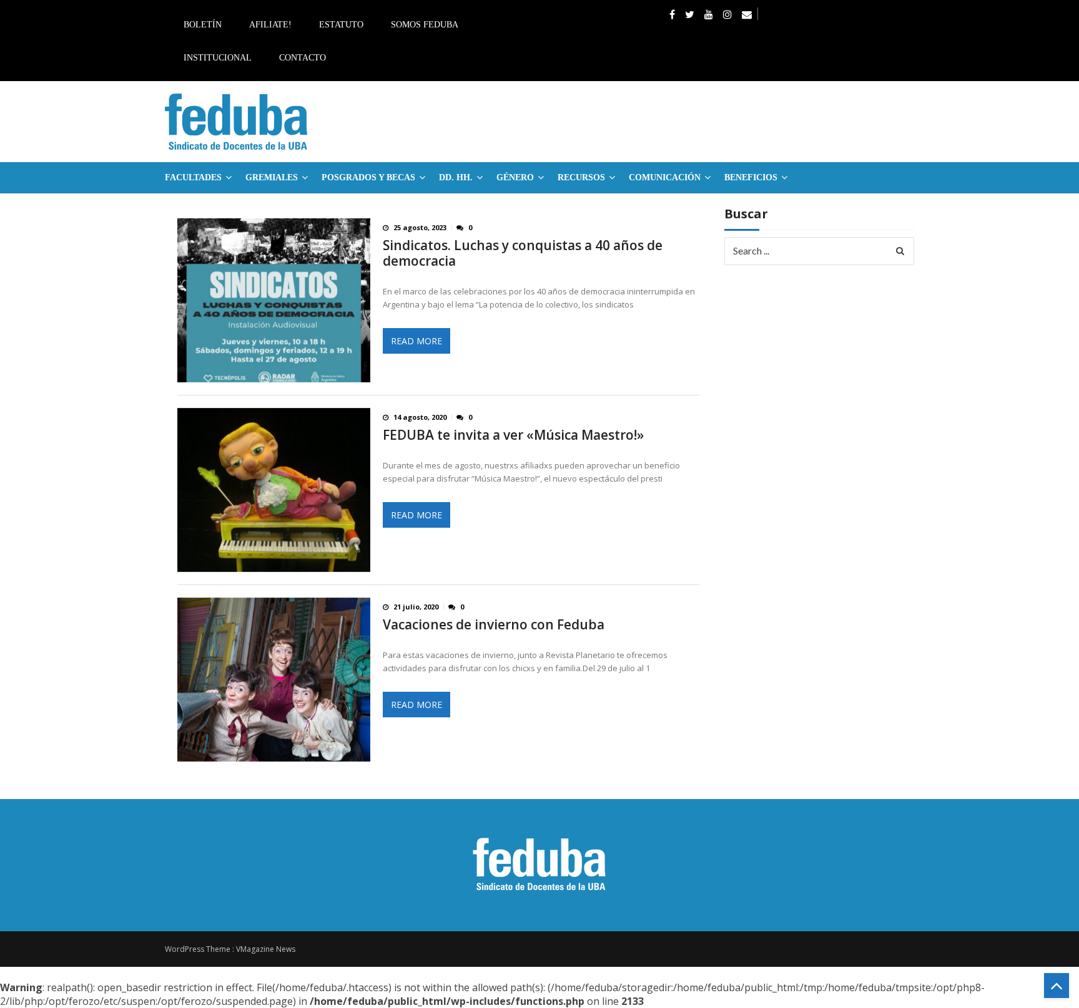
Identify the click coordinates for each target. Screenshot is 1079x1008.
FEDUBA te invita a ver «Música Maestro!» (513, 435)
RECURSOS (581, 177)
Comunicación (665, 177)
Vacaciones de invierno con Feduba (493, 624)
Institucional (218, 57)
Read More (416, 341)
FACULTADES (193, 177)
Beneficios (750, 177)
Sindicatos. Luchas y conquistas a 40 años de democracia (523, 253)
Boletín (203, 24)
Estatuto (341, 24)
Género (515, 177)
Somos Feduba (424, 24)
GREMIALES (271, 177)
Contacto (302, 57)
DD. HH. (456, 177)
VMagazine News (265, 949)
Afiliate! (270, 24)
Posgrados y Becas (368, 177)
